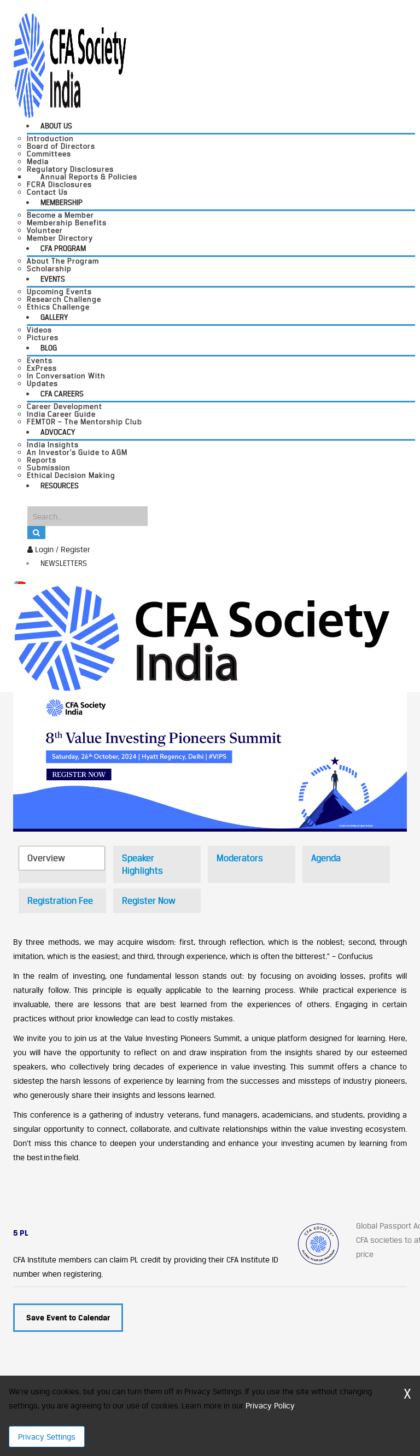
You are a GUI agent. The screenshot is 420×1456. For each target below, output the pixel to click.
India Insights (53, 444)
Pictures (43, 337)
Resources (59, 485)
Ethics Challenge (58, 306)
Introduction (50, 138)
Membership (61, 202)
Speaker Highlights (142, 864)
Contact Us (47, 192)
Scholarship (49, 268)
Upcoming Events (59, 291)
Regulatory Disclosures (70, 169)
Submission (49, 467)
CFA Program (63, 248)
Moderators (240, 857)
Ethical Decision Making (71, 475)
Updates (42, 383)
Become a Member (60, 214)
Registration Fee (60, 900)
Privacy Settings (46, 1436)
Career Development (64, 406)
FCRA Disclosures (59, 184)
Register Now (149, 900)
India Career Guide (61, 414)
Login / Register (61, 549)
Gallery (54, 317)
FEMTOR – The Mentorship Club (84, 421)
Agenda (326, 857)
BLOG (48, 347)
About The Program (63, 260)
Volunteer (45, 230)
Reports (41, 459)
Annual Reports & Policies (88, 176)
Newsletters (63, 563)
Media (38, 161)
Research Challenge (64, 299)
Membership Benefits (67, 222)
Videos (39, 329)
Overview (46, 857)
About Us (56, 125)
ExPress (42, 368)
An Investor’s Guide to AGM (77, 452)
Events (52, 278)
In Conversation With (66, 375)
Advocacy (57, 432)
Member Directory (60, 237)
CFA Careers (62, 393)
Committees (49, 153)
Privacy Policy (270, 1405)
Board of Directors (61, 146)
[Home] (201, 637)
